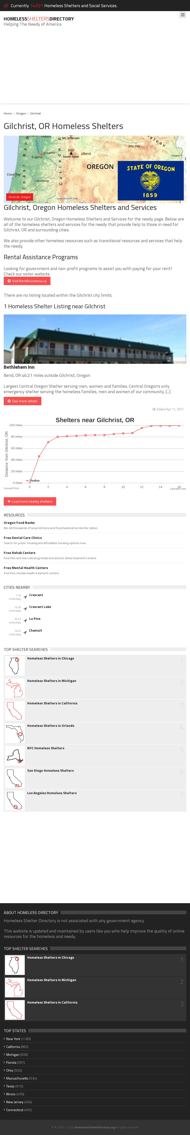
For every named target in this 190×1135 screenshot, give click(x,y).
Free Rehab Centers (19, 552)
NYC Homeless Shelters (45, 748)
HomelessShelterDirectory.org (95, 1127)
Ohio (9, 1070)
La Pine (34, 618)
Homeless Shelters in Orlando (50, 725)
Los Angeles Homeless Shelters (52, 793)
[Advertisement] (95, 68)
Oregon (21, 113)
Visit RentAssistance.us (29, 280)
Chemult (35, 630)
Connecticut (14, 1109)
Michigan (12, 1054)
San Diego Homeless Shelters (50, 770)
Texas (10, 1086)
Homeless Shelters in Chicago (50, 658)
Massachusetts (17, 1078)
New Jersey (15, 1101)
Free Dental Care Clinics (23, 537)
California (13, 1046)
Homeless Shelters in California (52, 703)
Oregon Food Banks (19, 522)
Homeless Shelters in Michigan (51, 680)
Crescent (36, 595)
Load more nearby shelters (31, 501)
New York (13, 1038)
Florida (11, 1062)
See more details (24, 400)
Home (8, 113)
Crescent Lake (40, 606)
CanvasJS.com (178, 489)
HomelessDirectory (39, 18)
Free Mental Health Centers (26, 568)
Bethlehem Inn (19, 367)
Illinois (11, 1094)
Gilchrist (35, 113)
